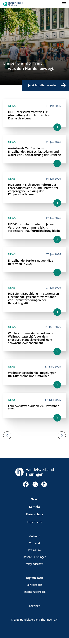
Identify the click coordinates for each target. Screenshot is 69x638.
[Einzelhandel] (44, 484)
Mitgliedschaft (34, 564)
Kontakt (34, 506)
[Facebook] (25, 485)
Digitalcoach (34, 578)
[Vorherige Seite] (7, 435)
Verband (34, 536)
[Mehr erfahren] (57, 127)
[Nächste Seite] (62, 435)
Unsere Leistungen (34, 557)
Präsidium (34, 550)
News (34, 499)
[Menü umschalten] (64, 3)
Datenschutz (34, 514)
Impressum (34, 522)
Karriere (34, 606)
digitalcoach (34, 585)
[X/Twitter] (35, 484)
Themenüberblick (35, 592)
